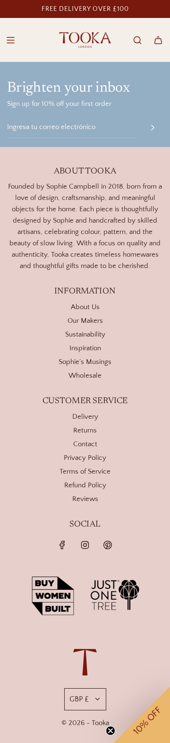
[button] (141, 714)
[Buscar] (137, 40)
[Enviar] (152, 127)
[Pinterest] (107, 545)
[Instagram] (85, 545)
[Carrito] (158, 40)
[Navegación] (10, 40)
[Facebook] (62, 545)
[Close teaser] (110, 730)
